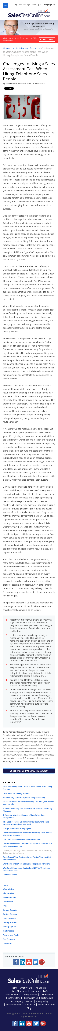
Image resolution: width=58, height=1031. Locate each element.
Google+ (42, 962)
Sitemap (29, 1001)
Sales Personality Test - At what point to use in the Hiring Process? (27, 787)
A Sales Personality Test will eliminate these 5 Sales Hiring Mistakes (27, 809)
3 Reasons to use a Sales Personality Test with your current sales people (28, 803)
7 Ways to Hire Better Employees (17, 828)
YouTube (29, 962)
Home (6, 48)
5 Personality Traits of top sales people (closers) (24, 797)
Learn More (8, 901)
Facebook (16, 962)
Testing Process (10, 914)
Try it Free (48, 39)
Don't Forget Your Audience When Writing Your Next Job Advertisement (27, 858)
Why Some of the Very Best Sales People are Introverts (26, 864)
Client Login (36, 5)
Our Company (9, 939)
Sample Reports (10, 910)
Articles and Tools (26, 48)
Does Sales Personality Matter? (16, 793)
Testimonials (8, 931)
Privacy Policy (42, 1001)
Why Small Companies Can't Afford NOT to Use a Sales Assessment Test (26, 869)
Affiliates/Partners (14, 1004)
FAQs (5, 906)
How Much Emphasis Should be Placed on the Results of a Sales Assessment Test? (27, 845)
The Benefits (8, 893)
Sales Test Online (29, 13)
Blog (15, 5)
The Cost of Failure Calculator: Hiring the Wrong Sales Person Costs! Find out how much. (26, 823)
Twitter (35, 962)
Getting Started (10, 922)
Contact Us (7, 943)
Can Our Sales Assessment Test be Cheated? (22, 839)
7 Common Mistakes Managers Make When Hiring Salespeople (24, 816)
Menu (5, 5)
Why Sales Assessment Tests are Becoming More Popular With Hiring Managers (27, 834)
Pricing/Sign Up (49, 5)
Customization (9, 918)
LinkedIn (22, 962)
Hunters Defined (10, 874)
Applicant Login (24, 5)
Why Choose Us (9, 897)
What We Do (8, 889)
